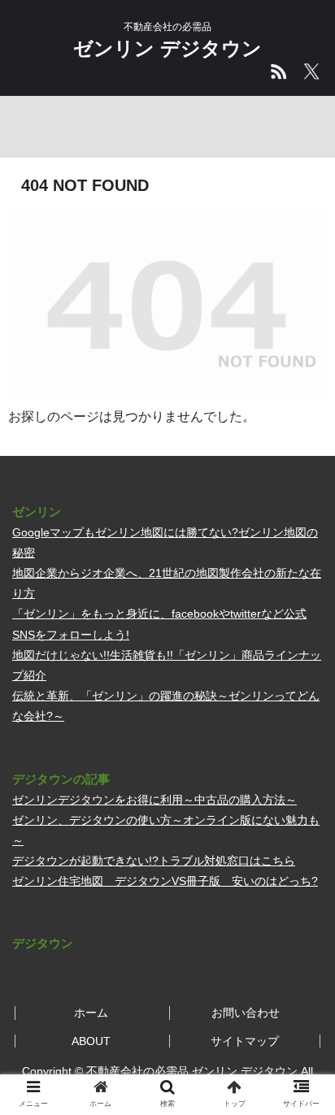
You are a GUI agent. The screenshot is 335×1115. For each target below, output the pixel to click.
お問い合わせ (245, 1012)
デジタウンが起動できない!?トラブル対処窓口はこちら (153, 860)
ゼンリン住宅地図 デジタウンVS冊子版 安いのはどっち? (165, 880)
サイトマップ (245, 1041)
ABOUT (91, 1041)
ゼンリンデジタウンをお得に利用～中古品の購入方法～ (154, 799)
